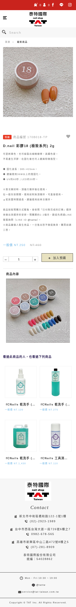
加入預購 (59, 258)
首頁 (7, 42)
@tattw (32, 220)
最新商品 (22, 42)
